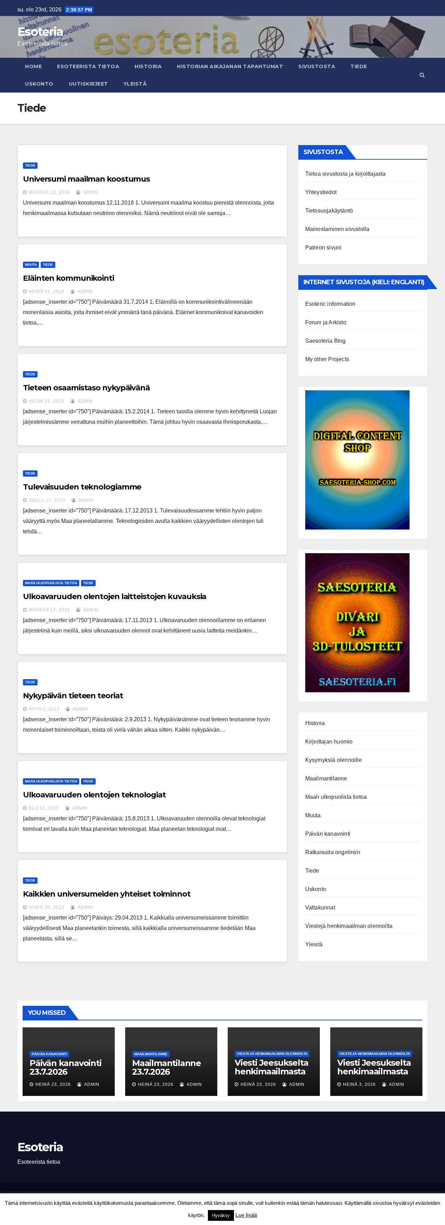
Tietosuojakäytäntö (329, 211)
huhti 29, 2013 (46, 907)
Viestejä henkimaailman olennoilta (349, 926)
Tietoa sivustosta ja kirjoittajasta (345, 174)
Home (33, 66)
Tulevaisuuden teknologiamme (82, 487)
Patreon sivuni (323, 247)
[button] (422, 75)
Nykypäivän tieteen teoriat (73, 695)
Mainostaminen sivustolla (337, 229)
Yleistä (135, 84)
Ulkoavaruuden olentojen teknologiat (94, 795)
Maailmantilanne (326, 778)
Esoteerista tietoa (88, 66)
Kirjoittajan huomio (329, 742)
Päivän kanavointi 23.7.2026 (66, 1067)
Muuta (31, 265)
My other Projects (327, 359)
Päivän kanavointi (327, 834)
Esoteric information (330, 304)
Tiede (358, 66)
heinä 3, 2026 (359, 1084)
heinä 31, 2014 (46, 291)
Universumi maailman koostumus (86, 179)
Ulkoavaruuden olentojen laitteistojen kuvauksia (114, 596)
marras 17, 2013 (49, 609)
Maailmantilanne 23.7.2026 (166, 1067)
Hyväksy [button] (221, 1215)
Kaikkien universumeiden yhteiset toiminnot (107, 894)
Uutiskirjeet (88, 84)
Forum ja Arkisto (325, 322)
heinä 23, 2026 (53, 1084)
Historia (148, 66)
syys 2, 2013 (44, 709)
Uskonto (39, 84)
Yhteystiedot (321, 192)
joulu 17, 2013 (47, 500)
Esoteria (40, 31)
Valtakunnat (320, 907)
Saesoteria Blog (325, 341)
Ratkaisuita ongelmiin (332, 852)
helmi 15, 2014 (46, 401)
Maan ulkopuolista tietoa (51, 583)
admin (90, 192)
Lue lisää (246, 1215)
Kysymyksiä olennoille (333, 760)
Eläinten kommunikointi (68, 278)
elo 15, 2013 (44, 808)
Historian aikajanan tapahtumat (230, 66)
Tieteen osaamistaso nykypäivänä (86, 387)
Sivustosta (316, 66)
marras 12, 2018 (49, 192)
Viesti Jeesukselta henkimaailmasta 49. (374, 1071)
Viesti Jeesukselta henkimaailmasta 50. (271, 1071)
